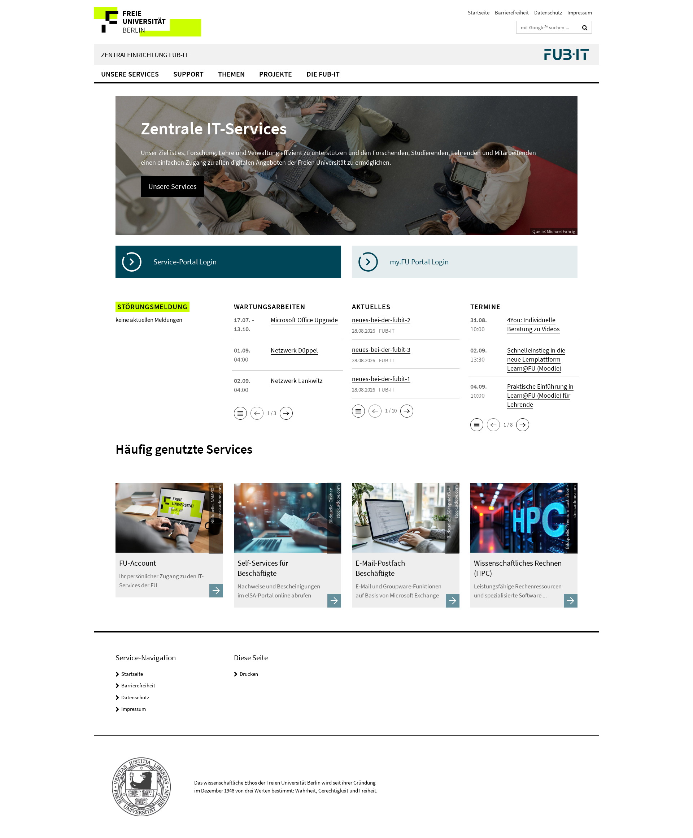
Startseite (478, 12)
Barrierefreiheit (512, 12)
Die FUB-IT (323, 73)
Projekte (275, 73)
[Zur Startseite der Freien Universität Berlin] (154, 21)
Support (188, 73)
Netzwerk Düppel (294, 350)
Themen (231, 73)
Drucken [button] (249, 673)
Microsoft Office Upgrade (304, 320)
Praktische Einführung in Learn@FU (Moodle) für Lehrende (540, 395)
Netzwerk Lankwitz (297, 380)
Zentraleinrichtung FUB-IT (144, 54)
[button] (240, 413)
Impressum (579, 12)
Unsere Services (130, 73)
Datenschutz (548, 12)
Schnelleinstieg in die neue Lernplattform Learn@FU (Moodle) (536, 359)
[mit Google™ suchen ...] (585, 27)
